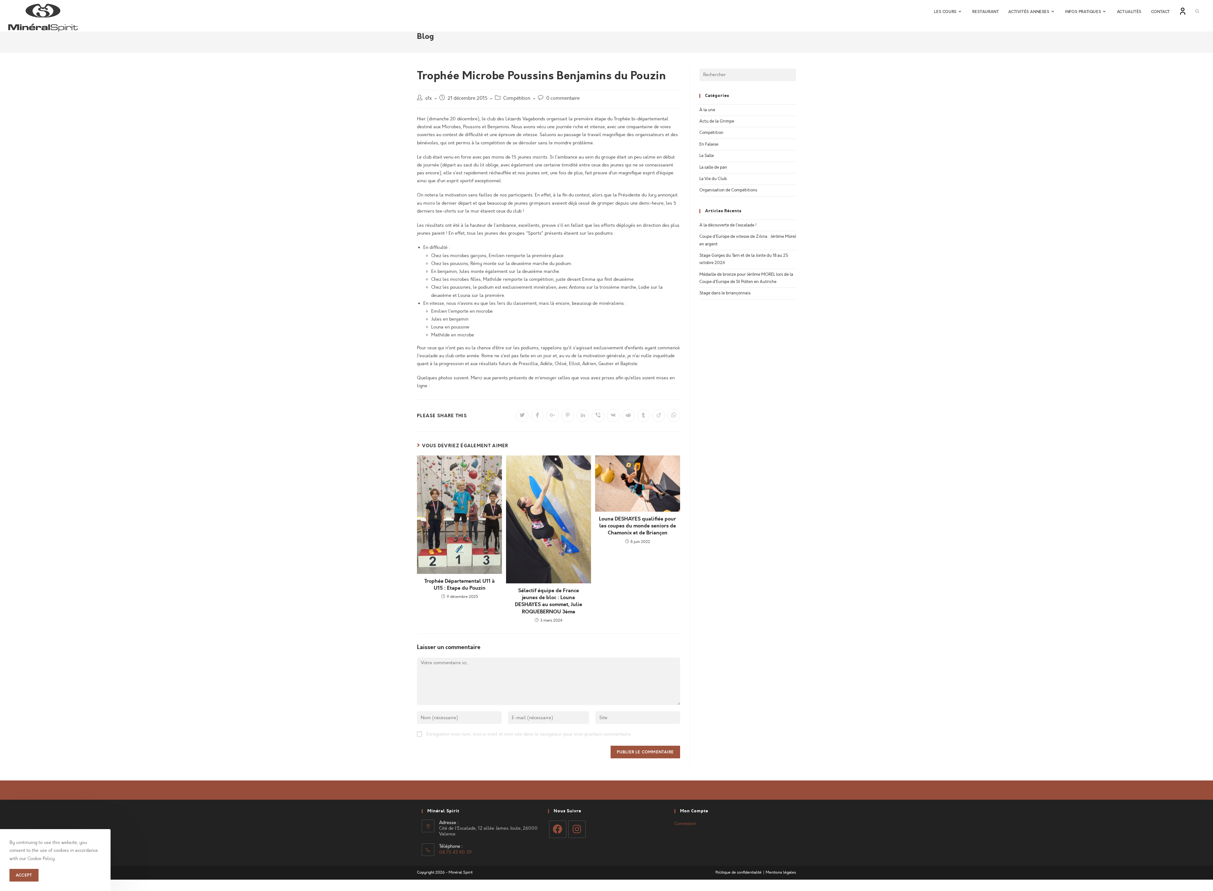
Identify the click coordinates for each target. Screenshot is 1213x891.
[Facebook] (557, 829)
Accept (24, 875)
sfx (428, 98)
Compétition (516, 98)
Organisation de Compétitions (728, 190)
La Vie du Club (713, 179)
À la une (707, 110)
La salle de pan (713, 167)
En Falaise (708, 144)
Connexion (685, 824)
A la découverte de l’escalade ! (728, 225)
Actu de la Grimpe (716, 121)
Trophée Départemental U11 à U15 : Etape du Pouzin (459, 585)
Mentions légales (781, 872)
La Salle (706, 156)
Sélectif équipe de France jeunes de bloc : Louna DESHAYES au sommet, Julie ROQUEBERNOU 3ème (548, 601)
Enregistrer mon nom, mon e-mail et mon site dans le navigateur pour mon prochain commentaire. (529, 734)
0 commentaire (563, 98)
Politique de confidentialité (738, 872)
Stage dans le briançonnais (725, 293)
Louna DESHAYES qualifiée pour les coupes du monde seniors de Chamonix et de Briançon (637, 526)
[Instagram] (577, 829)
